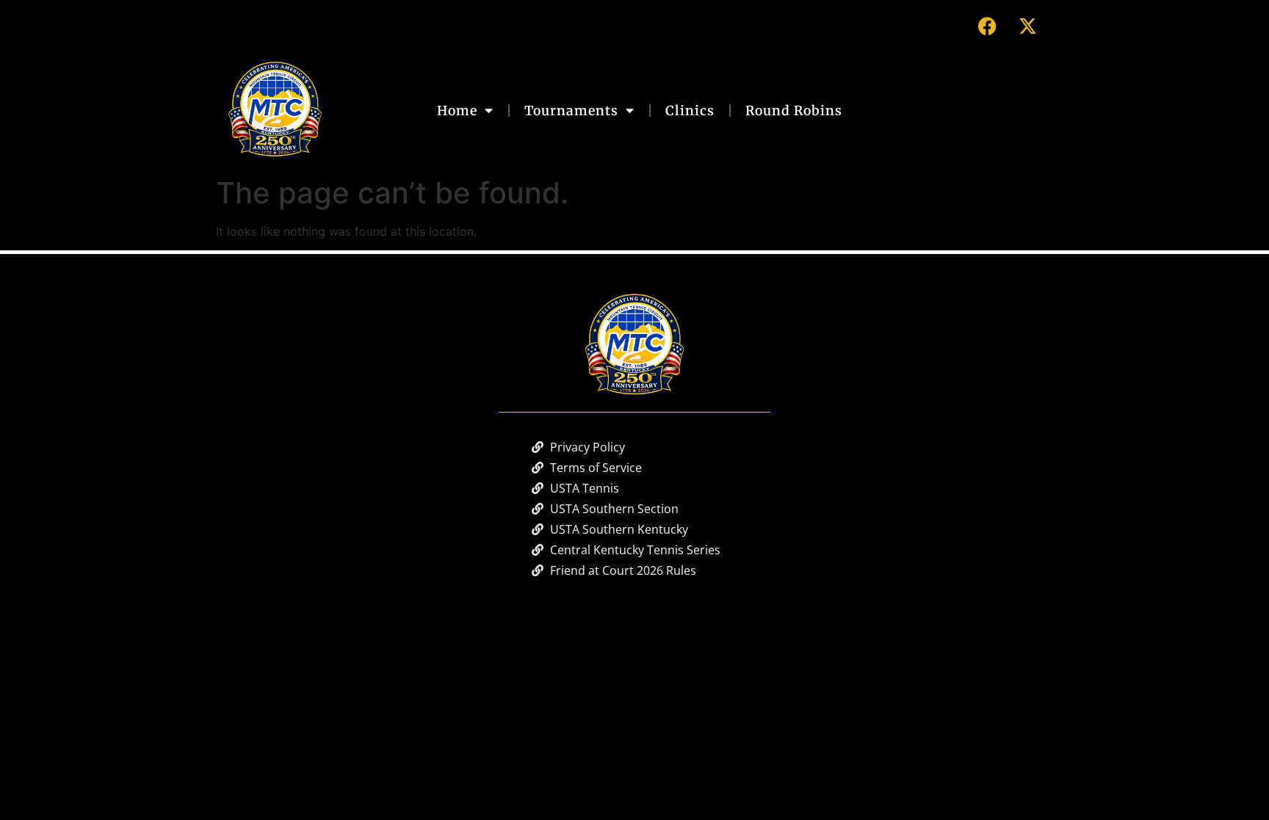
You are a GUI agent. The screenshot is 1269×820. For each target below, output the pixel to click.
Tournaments (571, 111)
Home (457, 111)
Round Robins (793, 111)
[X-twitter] (1027, 25)
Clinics (690, 111)
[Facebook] (987, 25)
